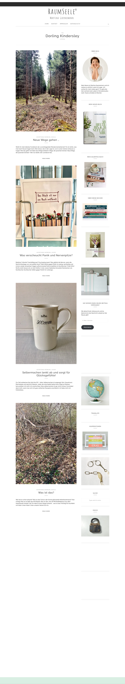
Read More (46, 158)
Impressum (64, 23)
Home (47, 23)
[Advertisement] (96, 354)
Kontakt (54, 23)
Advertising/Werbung (43, 137)
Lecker (53, 252)
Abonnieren (87, 327)
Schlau (53, 137)
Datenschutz (75, 23)
